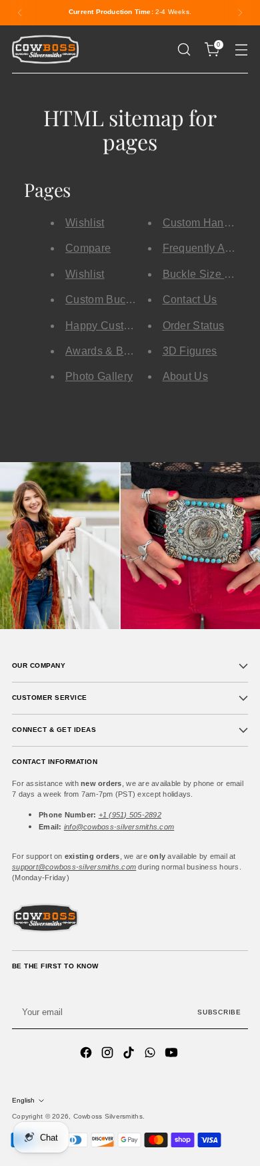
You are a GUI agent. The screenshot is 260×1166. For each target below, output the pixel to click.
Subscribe (219, 1012)
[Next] (240, 12)
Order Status (194, 325)
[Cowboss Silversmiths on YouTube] (173, 1054)
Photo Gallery (99, 376)
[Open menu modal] (241, 49)
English (23, 1100)
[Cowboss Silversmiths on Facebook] (87, 1054)
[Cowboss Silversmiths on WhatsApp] (151, 1054)
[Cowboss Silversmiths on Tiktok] (130, 1054)
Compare (88, 248)
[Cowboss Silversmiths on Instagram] (109, 1054)
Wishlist (85, 222)
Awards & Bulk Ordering (124, 351)
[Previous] (20, 12)
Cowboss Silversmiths (108, 1116)
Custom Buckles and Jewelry (136, 299)
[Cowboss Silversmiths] (45, 49)
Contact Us (190, 299)
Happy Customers (109, 325)
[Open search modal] (183, 49)
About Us (186, 376)
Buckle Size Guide (208, 274)
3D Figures (190, 351)
